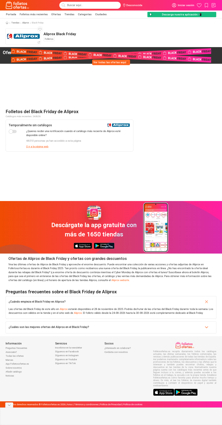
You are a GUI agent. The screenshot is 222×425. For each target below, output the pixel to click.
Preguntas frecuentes (16, 348)
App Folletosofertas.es (17, 363)
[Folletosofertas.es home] (17, 5)
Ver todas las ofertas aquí (109, 62)
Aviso (69, 404)
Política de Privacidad (111, 404)
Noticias (10, 375)
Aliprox (25, 23)
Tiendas (69, 14)
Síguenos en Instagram (67, 355)
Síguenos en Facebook (67, 351)
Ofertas (56, 14)
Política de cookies (133, 404)
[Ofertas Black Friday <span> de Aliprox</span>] (61, 53)
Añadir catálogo (14, 371)
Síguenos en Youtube (66, 359)
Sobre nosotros (14, 368)
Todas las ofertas (15, 356)
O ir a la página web (37, 146)
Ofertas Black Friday (30, 52)
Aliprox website (120, 280)
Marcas (9, 360)
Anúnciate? (11, 352)
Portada (11, 14)
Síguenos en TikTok (65, 363)
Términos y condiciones (86, 404)
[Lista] (213, 5)
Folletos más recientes (34, 14)
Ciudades (101, 14)
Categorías (85, 14)
